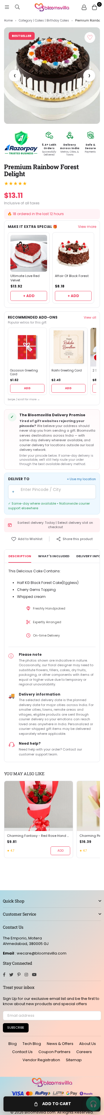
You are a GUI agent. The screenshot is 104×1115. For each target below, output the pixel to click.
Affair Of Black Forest (72, 276)
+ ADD (29, 295)
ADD (27, 388)
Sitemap (74, 1060)
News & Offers (60, 1043)
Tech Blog (32, 1043)
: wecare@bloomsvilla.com (40, 953)
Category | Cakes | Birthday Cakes (44, 21)
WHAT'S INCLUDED (53, 556)
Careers (84, 1052)
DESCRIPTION (19, 556)
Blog (12, 1043)
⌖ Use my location (81, 479)
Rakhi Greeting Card (66, 371)
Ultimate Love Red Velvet (25, 278)
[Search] (17, 7)
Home (8, 21)
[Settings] (84, 7)
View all (90, 317)
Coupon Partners (54, 1052)
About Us (87, 1043)
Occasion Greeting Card (24, 372)
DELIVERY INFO (88, 556)
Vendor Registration (41, 1060)
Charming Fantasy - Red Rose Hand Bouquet (38, 836)
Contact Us (22, 1052)
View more (87, 226)
